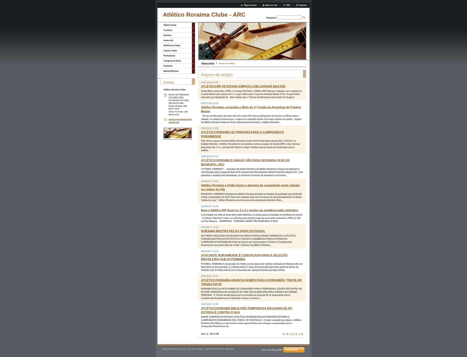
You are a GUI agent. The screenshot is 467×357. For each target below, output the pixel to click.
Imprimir (303, 5)
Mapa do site (271, 5)
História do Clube (171, 45)
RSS (288, 5)
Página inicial (250, 5)
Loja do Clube (170, 50)
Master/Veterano (171, 71)
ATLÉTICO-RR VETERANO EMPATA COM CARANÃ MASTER (243, 86)
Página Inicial (207, 63)
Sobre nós (168, 40)
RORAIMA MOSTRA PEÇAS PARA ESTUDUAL (233, 231)
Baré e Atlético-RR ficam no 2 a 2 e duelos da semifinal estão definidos (249, 210)
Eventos (167, 35)
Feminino (168, 66)
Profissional (169, 56)
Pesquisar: (271, 18)
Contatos (167, 30)
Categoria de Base (172, 61)
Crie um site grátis (272, 349)
